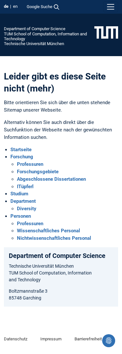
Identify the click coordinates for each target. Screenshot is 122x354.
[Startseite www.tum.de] (106, 32)
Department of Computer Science (34, 28)
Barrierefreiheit (88, 338)
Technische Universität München (34, 43)
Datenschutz (15, 338)
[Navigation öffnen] (110, 6)
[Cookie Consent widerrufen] (108, 340)
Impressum (50, 338)
